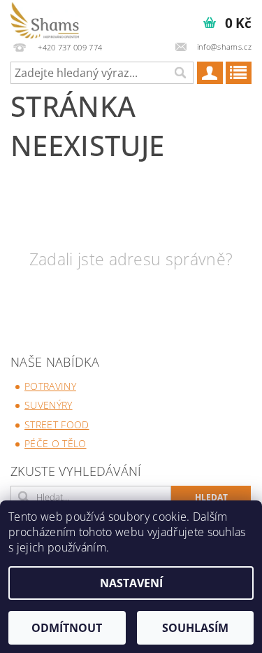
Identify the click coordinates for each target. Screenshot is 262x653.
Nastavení (131, 583)
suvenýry (48, 405)
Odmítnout (66, 628)
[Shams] (44, 18)
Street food (56, 424)
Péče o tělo (55, 443)
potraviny (50, 386)
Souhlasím (195, 628)
